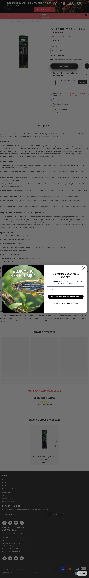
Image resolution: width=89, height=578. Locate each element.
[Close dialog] (84, 268)
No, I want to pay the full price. (65, 303)
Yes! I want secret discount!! (65, 297)
